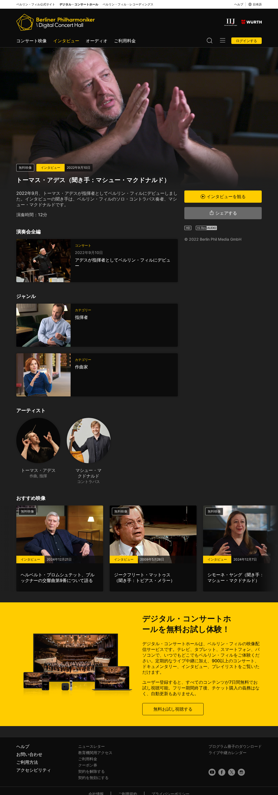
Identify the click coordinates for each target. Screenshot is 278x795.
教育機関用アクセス (95, 752)
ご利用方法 (27, 762)
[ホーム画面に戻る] (55, 22)
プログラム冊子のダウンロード (235, 746)
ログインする (246, 41)
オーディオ (97, 40)
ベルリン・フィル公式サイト (35, 4)
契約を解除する (91, 771)
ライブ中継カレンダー (227, 752)
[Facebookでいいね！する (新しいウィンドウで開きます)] (221, 772)
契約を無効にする (93, 777)
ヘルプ (238, 4)
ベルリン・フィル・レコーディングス (128, 4)
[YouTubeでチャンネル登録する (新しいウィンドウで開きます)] (212, 772)
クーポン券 (87, 765)
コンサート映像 (31, 40)
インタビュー (66, 40)
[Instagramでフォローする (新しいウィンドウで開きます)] (241, 772)
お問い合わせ (29, 754)
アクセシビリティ (33, 770)
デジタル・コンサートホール (78, 4)
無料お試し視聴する (172, 709)
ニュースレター (91, 746)
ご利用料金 (125, 40)
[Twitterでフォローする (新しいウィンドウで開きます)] (231, 772)
